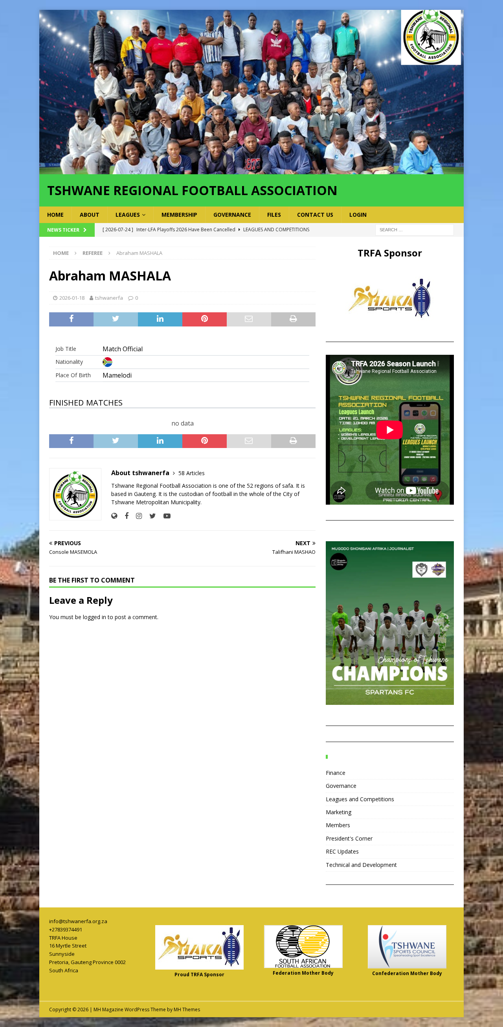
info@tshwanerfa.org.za (78, 921)
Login (358, 214)
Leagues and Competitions (360, 799)
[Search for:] (414, 229)
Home (55, 214)
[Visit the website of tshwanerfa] (114, 516)
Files (274, 214)
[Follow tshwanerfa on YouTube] (164, 516)
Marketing (338, 812)
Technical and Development (361, 864)
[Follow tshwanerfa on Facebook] (124, 516)
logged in (94, 617)
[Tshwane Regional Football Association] (251, 169)
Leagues (128, 214)
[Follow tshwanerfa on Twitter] (149, 516)
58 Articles (191, 473)
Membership (179, 214)
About (89, 214)
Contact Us (315, 214)
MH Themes (187, 1009)
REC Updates (342, 851)
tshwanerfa (109, 297)
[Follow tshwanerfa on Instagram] (136, 516)
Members (338, 825)
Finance (335, 772)
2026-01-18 (71, 297)
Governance (232, 214)
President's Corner (349, 838)
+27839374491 (65, 929)
